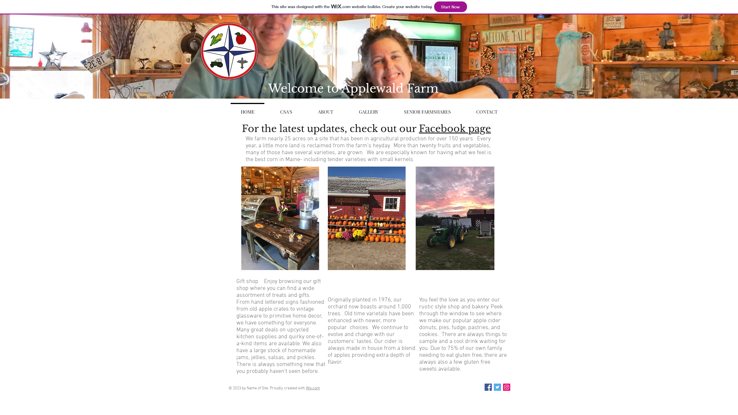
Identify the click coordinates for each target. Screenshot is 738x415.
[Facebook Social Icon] (488, 387)
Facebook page (455, 129)
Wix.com (313, 388)
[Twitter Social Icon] (497, 387)
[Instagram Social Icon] (506, 387)
